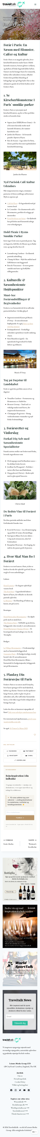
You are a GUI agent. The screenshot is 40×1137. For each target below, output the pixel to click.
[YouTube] (24, 1090)
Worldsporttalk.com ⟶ (20, 1108)
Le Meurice (8, 600)
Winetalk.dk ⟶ (20, 1102)
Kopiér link (21, 760)
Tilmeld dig (20, 1023)
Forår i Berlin (8, 842)
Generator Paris (9, 654)
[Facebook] (11, 1090)
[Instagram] (16, 1090)
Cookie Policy (20, 1082)
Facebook (13, 751)
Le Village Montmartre (12, 648)
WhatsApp (13, 755)
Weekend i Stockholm (32, 843)
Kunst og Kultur (20, 17)
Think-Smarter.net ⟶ (20, 1114)
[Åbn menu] (35, 4)
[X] (20, 1090)
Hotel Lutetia (9, 585)
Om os (20, 1076)
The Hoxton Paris (10, 623)
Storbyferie (12, 20)
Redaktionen (8, 30)
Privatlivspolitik (20, 1079)
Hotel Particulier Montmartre (15, 616)
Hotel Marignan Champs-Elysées (16, 629)
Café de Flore (12, 203)
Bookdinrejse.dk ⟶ (20, 1105)
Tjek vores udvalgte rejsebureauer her (22, 712)
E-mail (30, 755)
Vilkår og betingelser (20, 1085)
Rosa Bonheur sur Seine (16, 218)
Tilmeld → (20, 818)
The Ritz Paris (9, 591)
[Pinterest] (29, 1090)
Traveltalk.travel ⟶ (20, 1111)
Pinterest (30, 751)
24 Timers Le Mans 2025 (19, 728)
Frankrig (7, 17)
